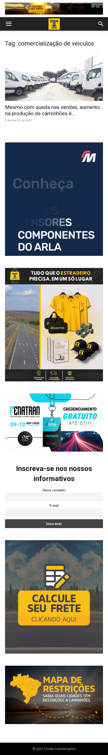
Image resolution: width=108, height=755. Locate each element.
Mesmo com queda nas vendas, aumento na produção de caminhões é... (52, 110)
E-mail (54, 505)
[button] (9, 24)
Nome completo (54, 490)
